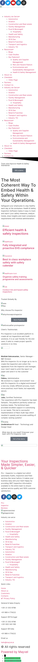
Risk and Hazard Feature (22, 65)
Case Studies (13, 54)
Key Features (13, 57)
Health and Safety (15, 34)
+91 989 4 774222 (13, 661)
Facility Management (16, 27)
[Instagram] (23, 2)
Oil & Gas (12, 39)
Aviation (11, 21)
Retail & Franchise (15, 42)
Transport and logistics (17, 44)
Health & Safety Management (24, 72)
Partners (7, 82)
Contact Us (8, 85)
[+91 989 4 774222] (5, 661)
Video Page (13, 80)
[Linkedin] (18, 2)
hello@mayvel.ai (7, 642)
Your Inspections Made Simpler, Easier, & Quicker (18, 464)
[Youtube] (13, 2)
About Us (8, 75)
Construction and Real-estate (20, 24)
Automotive (13, 19)
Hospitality (17, 32)
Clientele (7, 77)
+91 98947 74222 (13, 658)
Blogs (10, 52)
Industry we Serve (11, 16)
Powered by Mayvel (14, 652)
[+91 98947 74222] (5, 658)
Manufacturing (14, 37)
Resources (8, 49)
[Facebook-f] (2, 2)
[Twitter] (8, 2)
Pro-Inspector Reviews (5, 505)
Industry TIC (13, 47)
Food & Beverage (15, 29)
